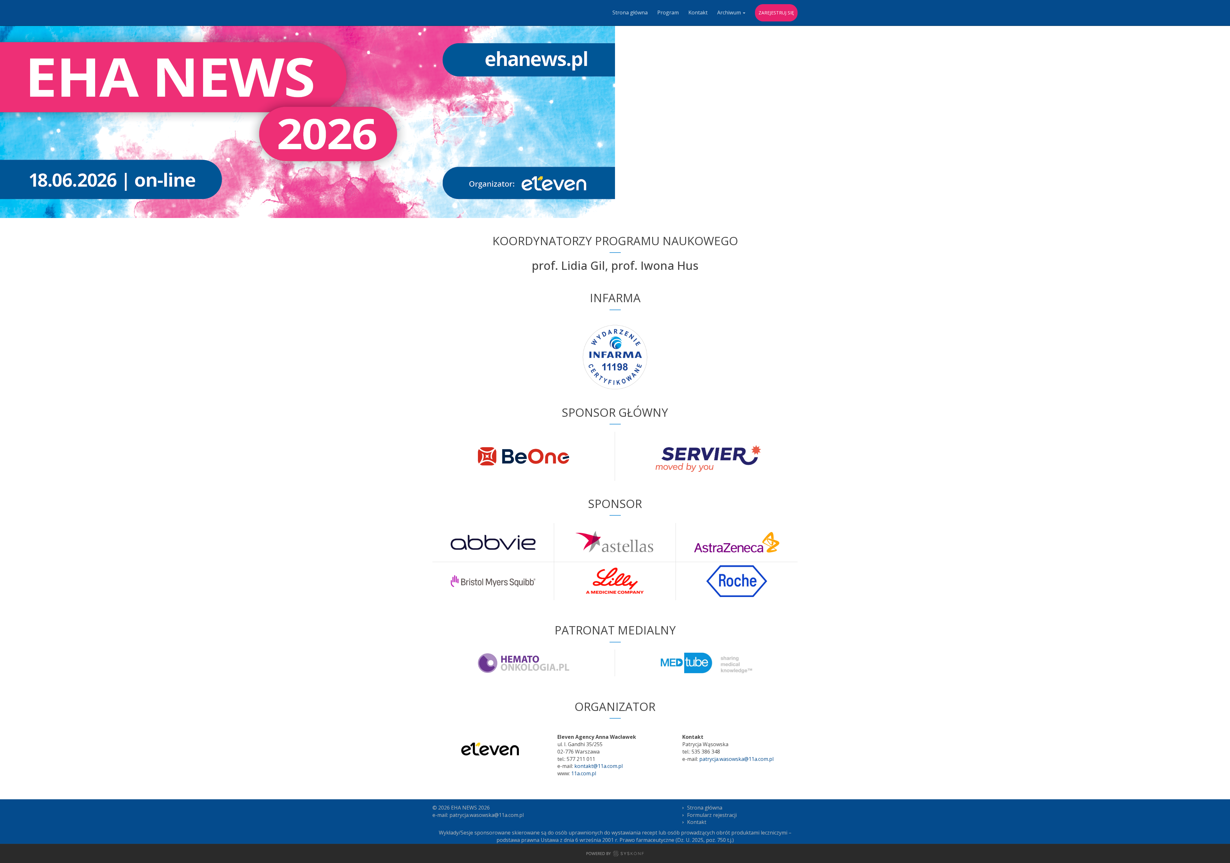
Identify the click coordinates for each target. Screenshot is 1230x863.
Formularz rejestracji (712, 815)
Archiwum (729, 12)
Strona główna (630, 12)
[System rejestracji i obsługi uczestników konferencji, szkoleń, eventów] (615, 854)
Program (668, 12)
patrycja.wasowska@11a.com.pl (736, 758)
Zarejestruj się (776, 13)
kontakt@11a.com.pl (598, 766)
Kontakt (698, 12)
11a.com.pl (583, 773)
